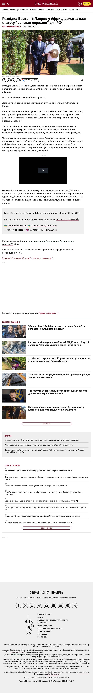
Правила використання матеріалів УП (52, 620)
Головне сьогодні (11, 322)
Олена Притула (83, 672)
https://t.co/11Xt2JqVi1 (67, 219)
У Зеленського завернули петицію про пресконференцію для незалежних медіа (59, 376)
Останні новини (12, 465)
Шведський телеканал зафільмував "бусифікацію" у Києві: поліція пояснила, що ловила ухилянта (56, 408)
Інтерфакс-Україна (17, 652)
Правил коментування (49, 313)
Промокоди (42, 637)
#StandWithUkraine (17, 225)
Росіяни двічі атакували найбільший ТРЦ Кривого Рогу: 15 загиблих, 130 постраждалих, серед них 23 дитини (58, 343)
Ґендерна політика (45, 626)
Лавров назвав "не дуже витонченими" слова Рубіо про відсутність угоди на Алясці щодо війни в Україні (44, 451)
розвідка (17, 258)
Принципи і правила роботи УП (49, 628)
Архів (78, 10)
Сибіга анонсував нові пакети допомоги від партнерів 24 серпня (36, 486)
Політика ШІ (42, 623)
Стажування (42, 634)
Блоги (71, 10)
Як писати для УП (44, 631)
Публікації (14, 10)
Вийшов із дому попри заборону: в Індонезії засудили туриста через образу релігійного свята (46, 478)
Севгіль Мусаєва (54, 672)
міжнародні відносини (42, 258)
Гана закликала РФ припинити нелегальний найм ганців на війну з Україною (42, 440)
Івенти (41, 10)
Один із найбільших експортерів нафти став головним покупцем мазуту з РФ (41, 501)
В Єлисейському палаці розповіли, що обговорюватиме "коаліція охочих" (39, 523)
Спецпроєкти (61, 10)
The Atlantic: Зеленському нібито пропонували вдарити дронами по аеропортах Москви (57, 392)
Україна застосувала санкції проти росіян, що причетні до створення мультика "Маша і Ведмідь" (59, 359)
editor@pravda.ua (52, 674)
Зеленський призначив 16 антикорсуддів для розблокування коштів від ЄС (39, 470)
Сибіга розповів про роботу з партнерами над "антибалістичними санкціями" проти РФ (45, 508)
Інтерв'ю (33, 10)
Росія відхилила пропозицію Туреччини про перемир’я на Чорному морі (39, 445)
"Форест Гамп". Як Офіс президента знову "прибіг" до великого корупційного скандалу (57, 327)
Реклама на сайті (44, 614)
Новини (5, 10)
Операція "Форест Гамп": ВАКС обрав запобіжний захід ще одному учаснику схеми (43, 516)
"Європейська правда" (11, 27)
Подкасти (50, 10)
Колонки (24, 10)
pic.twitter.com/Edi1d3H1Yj (44, 225)
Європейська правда (33, 97)
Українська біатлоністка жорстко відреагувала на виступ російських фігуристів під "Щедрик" (44, 493)
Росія (27, 258)
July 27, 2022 (51, 230)
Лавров (7, 258)
